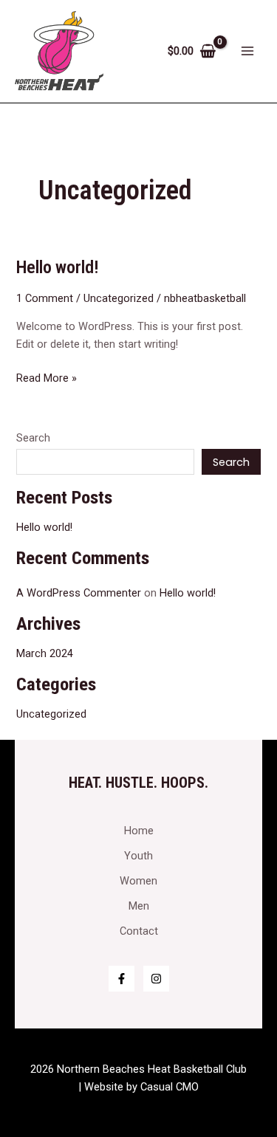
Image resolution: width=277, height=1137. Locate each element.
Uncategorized (118, 298)
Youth (138, 855)
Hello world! (57, 267)
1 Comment (44, 298)
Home (139, 830)
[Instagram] (156, 979)
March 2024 (44, 653)
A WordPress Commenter (78, 593)
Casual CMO (169, 1086)
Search (33, 437)
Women (138, 880)
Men (139, 906)
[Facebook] (121, 979)
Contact (139, 931)
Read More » (46, 377)
